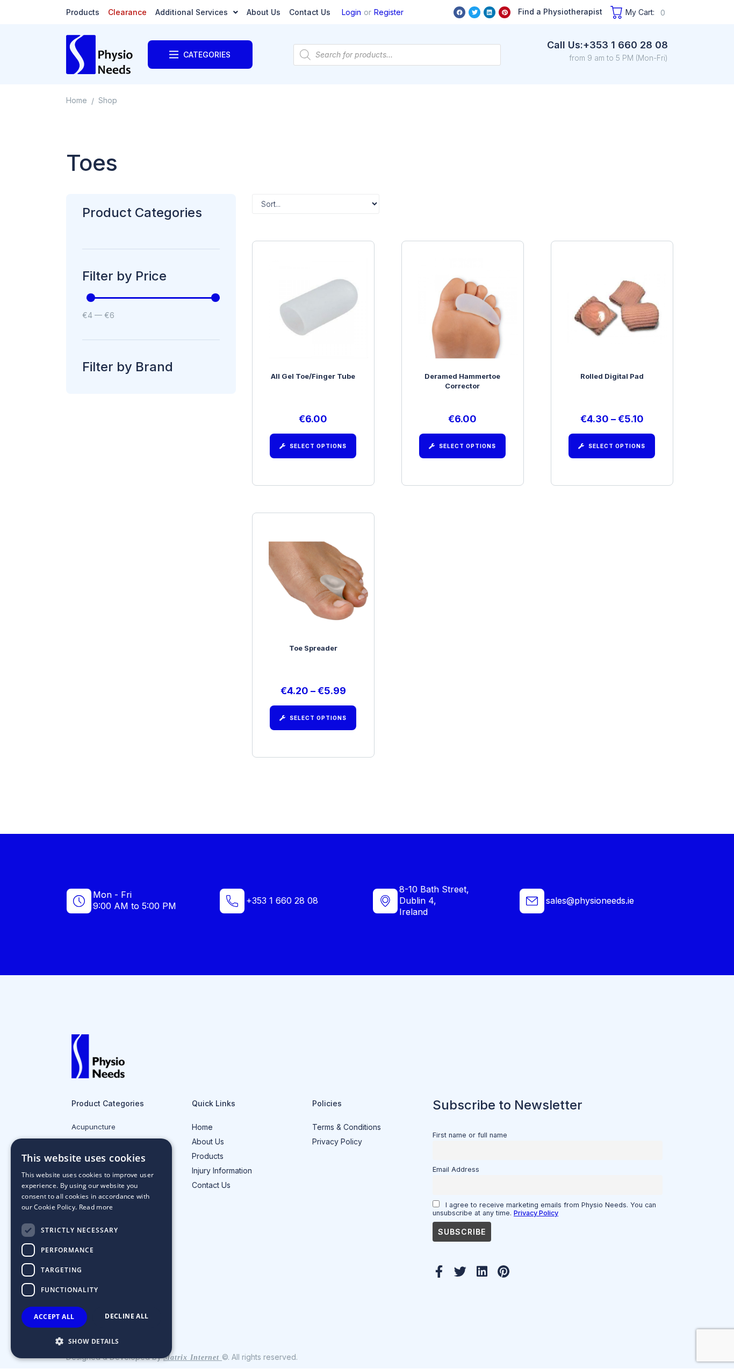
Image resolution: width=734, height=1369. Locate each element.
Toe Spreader (313, 648)
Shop (107, 100)
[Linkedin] (489, 12)
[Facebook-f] (439, 1271)
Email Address (456, 1169)
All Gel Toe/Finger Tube (313, 376)
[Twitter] (474, 12)
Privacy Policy (536, 1213)
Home (76, 100)
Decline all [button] (126, 1316)
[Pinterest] (504, 12)
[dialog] (91, 1248)
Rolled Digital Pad (612, 376)
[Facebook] (459, 12)
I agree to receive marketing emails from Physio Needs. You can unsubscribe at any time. (544, 1209)
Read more (96, 1207)
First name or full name (470, 1135)
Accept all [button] (54, 1316)
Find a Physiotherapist (560, 11)
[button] (91, 1341)
